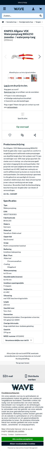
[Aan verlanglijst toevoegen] (9, 135)
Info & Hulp (22, 2)
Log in (7, 85)
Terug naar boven (22, 363)
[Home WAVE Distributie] (19, 9)
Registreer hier (10, 92)
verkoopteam (12, 107)
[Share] (35, 135)
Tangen (38, 22)
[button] (5, 57)
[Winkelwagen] (40, 8)
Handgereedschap (26, 22)
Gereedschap (11, 22)
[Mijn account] (33, 8)
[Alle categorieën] (4, 8)
